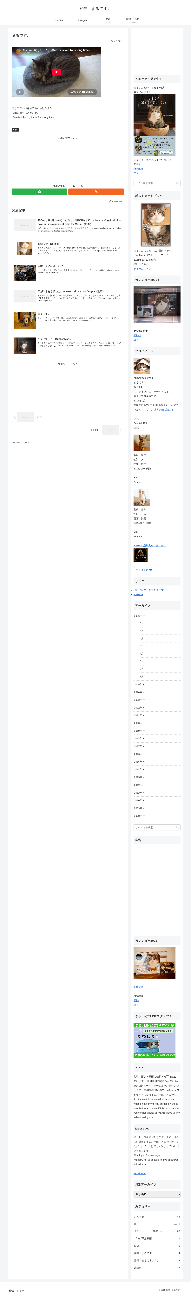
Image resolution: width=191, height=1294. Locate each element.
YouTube (138, 594)
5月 (142, 646)
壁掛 (136, 1000)
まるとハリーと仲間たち (157, 1231)
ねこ (16, 130)
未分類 (157, 1267)
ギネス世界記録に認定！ (160, 409)
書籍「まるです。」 (157, 1253)
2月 (142, 668)
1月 (142, 676)
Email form (140, 1173)
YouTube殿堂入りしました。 (150, 545)
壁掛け (137, 335)
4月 (142, 653)
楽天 (136, 173)
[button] (177, 183)
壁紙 (157, 1245)
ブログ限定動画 (157, 1238)
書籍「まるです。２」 (157, 1260)
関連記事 (139, 986)
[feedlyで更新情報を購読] (39, 192)
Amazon (138, 168)
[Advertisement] (68, 159)
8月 (142, 623)
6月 (142, 638)
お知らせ (157, 1216)
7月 (142, 630)
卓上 (136, 339)
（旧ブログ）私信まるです (149, 590)
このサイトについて (145, 570)
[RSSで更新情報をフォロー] (96, 192)
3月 (142, 661)
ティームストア (142, 268)
